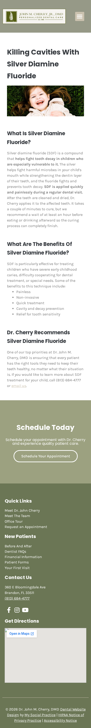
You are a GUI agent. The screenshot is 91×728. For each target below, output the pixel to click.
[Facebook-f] (9, 610)
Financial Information (23, 557)
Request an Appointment (26, 526)
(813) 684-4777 (17, 598)
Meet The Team (17, 516)
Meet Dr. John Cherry (22, 510)
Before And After (18, 546)
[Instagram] (17, 610)
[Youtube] (25, 610)
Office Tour (14, 521)
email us (18, 385)
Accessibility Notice (60, 720)
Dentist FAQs (15, 551)
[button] (79, 16)
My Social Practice (40, 715)
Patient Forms (17, 562)
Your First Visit (17, 568)
